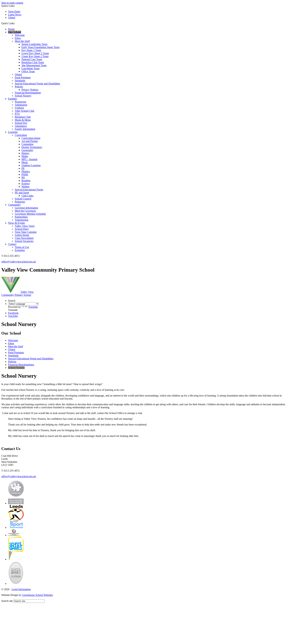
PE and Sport (22, 192)
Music (24, 162)
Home (11, 29)
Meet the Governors (25, 210)
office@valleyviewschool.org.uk (18, 261)
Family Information (25, 129)
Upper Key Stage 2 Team (35, 56)
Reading (25, 180)
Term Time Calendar (26, 232)
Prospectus (20, 101)
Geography (27, 150)
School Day (21, 123)
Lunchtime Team (30, 68)
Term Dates (14, 11)
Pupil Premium (23, 77)
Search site (7, 600)
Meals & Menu (23, 119)
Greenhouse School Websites (37, 595)
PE (23, 168)
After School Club (24, 110)
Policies (19, 86)
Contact (12, 244)
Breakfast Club (23, 116)
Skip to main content (12, 2)
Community (14, 204)
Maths (24, 156)
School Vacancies (24, 241)
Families (12, 98)
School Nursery (23, 95)
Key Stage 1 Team (31, 50)
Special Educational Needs (29, 189)
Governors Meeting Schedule (30, 213)
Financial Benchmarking (28, 92)
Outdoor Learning (31, 165)
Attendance (21, 126)
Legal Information (21, 589)
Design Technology (31, 147)
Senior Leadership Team (34, 44)
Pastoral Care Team (31, 59)
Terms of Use (22, 247)
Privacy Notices (29, 89)
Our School (14, 32)
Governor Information (26, 207)
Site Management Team (33, 65)
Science (25, 183)
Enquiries (20, 250)
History (25, 153)
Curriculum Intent (30, 138)
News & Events (16, 222)
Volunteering (21, 219)
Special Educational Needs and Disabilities (37, 83)
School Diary (22, 229)
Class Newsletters (24, 238)
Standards (20, 80)
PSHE (24, 174)
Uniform (19, 107)
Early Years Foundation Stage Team (40, 47)
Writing (25, 186)
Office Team (28, 71)
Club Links (27, 195)
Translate (33, 306)
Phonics (25, 171)
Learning (13, 132)
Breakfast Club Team (32, 62)
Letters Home (22, 235)
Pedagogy (20, 201)
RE (23, 177)
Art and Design (29, 141)
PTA (17, 113)
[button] (15, 23)
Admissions (21, 104)
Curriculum (21, 135)
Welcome (20, 35)
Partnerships (21, 216)
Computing (27, 144)
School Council (23, 198)
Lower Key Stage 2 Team (35, 53)
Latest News (14, 14)
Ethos (18, 38)
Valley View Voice (25, 226)
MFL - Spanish (29, 159)
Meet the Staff (22, 41)
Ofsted (11, 17)
